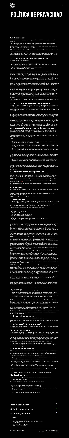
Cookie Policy (56, 431)
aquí (22, 181)
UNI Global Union (55, 430)
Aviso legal (39, 431)
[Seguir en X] (53, 424)
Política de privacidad (47, 431)
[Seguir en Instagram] (49, 424)
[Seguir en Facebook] (57, 424)
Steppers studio (20, 430)
